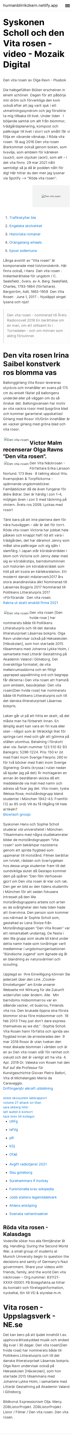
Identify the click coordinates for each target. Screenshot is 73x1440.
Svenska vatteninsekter (28, 1214)
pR (11, 1138)
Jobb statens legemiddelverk (33, 1197)
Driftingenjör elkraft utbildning (28, 1088)
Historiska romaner (25, 234)
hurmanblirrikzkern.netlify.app (30, 5)
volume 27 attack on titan (22, 1102)
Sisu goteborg (20, 1172)
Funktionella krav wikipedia (31, 1189)
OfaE (13, 1154)
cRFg (13, 1121)
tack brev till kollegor (19, 1116)
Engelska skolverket (25, 226)
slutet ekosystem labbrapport (25, 1098)
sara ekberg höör (15, 1107)
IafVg (13, 1130)
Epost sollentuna (23, 251)
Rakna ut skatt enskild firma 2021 (30, 603)
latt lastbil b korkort (18, 1112)
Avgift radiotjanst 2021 (28, 1164)
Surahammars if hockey (28, 1181)
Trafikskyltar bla (22, 218)
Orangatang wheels (25, 242)
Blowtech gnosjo (17, 814)
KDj (12, 1146)
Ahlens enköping (23, 1205)
